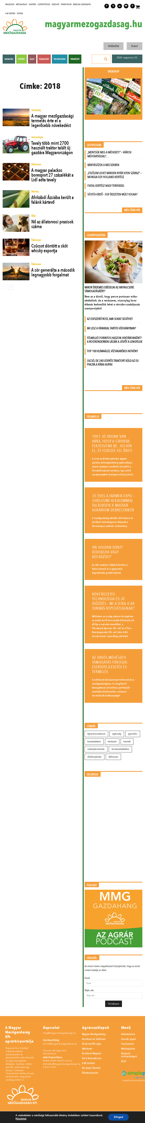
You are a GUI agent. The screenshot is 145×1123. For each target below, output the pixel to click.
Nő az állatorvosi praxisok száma (52, 224)
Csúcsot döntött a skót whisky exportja (49, 248)
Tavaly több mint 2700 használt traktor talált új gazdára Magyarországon (52, 148)
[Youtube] (126, 6)
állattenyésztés (94, 757)
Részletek (20, 1119)
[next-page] (11, 287)
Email (87, 978)
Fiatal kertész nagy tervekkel (105, 186)
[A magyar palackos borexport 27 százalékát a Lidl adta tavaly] (16, 171)
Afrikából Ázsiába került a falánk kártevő (52, 199)
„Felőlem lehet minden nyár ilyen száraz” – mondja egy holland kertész (114, 175)
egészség (116, 734)
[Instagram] (113, 6)
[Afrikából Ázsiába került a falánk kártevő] (16, 198)
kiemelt (127, 741)
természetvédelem (120, 749)
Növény (35, 191)
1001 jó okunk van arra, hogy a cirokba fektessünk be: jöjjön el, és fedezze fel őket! (112, 443)
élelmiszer (113, 757)
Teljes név (89, 990)
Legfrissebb (94, 145)
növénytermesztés (96, 749)
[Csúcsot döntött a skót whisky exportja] (16, 247)
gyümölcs (132, 734)
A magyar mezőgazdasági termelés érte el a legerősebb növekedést (52, 121)
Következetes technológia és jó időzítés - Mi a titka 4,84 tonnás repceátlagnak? (113, 601)
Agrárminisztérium (96, 734)
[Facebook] (106, 6)
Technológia (37, 137)
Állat (33, 216)
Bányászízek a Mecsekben (103, 165)
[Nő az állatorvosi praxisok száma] (16, 223)
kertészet (112, 741)
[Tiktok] (132, 6)
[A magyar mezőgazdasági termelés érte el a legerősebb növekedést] (16, 117)
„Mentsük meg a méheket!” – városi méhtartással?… (109, 154)
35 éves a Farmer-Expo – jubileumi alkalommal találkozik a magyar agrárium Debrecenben (113, 503)
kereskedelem (94, 741)
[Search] (105, 59)
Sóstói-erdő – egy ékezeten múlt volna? (112, 194)
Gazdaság (36, 110)
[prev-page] (5, 287)
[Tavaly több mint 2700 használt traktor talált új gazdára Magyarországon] (16, 144)
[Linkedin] (119, 6)
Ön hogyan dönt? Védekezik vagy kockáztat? (107, 552)
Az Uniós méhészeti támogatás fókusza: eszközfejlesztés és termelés (110, 664)
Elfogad (118, 1117)
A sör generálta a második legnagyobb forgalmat (53, 272)
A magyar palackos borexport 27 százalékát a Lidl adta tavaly (52, 175)
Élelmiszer (36, 164)
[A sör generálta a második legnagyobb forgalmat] (16, 271)
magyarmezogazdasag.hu (93, 24)
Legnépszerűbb (96, 235)
